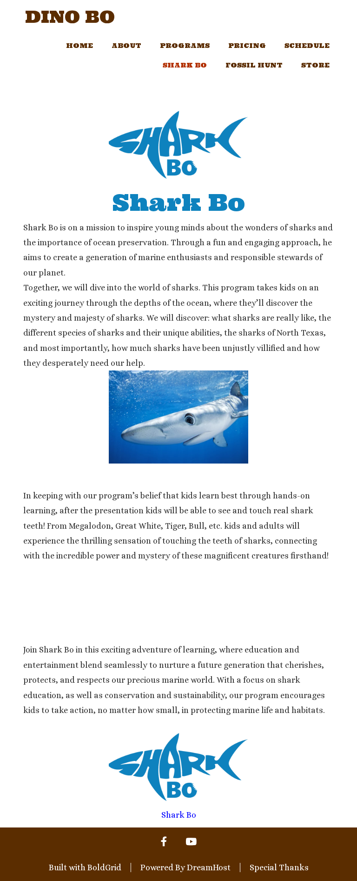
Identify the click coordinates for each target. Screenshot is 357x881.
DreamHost (209, 867)
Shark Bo (185, 65)
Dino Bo (70, 17)
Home (79, 45)
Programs (185, 45)
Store (315, 65)
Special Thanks (279, 867)
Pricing (247, 45)
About (126, 45)
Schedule (307, 45)
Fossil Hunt (254, 65)
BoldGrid (104, 867)
